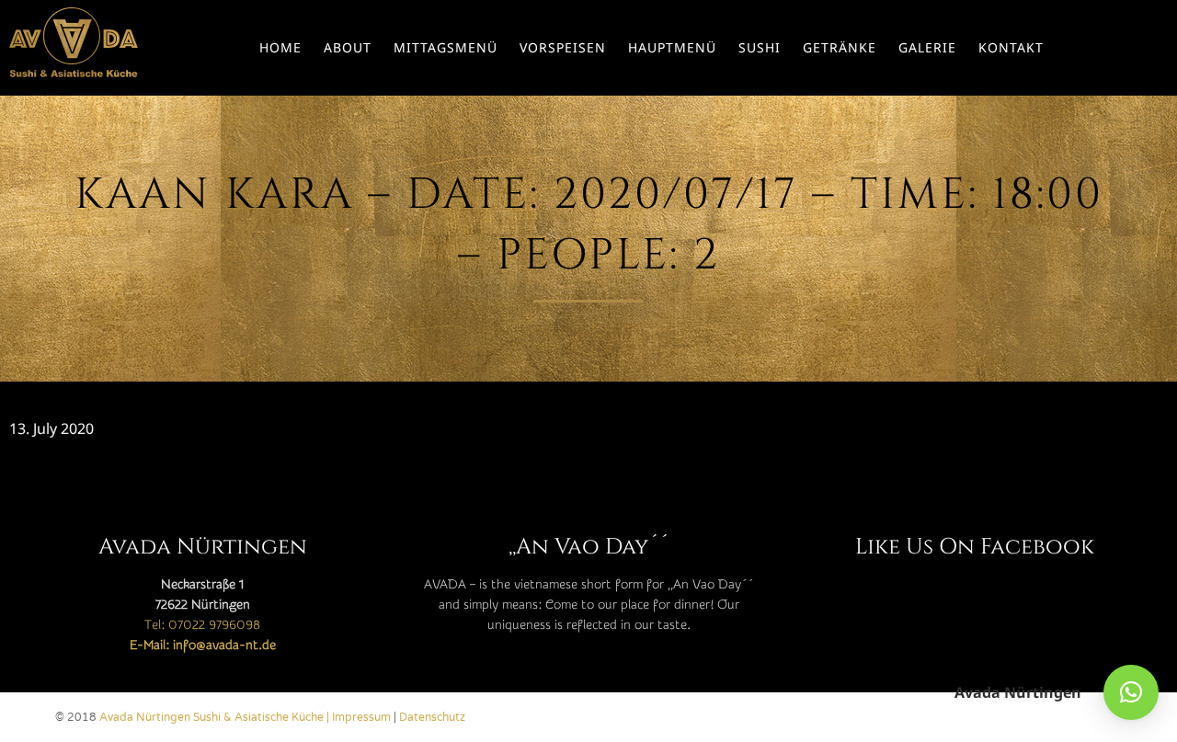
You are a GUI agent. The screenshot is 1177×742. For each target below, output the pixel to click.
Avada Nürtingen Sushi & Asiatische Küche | (215, 717)
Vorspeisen (563, 47)
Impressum (361, 717)
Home (280, 47)
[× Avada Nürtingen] (1131, 692)
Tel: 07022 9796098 (202, 625)
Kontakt (1011, 47)
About (347, 47)
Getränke (839, 47)
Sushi (759, 47)
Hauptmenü (672, 47)
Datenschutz (432, 717)
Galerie (927, 47)
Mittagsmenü (445, 47)
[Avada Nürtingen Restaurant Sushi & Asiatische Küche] (73, 48)
